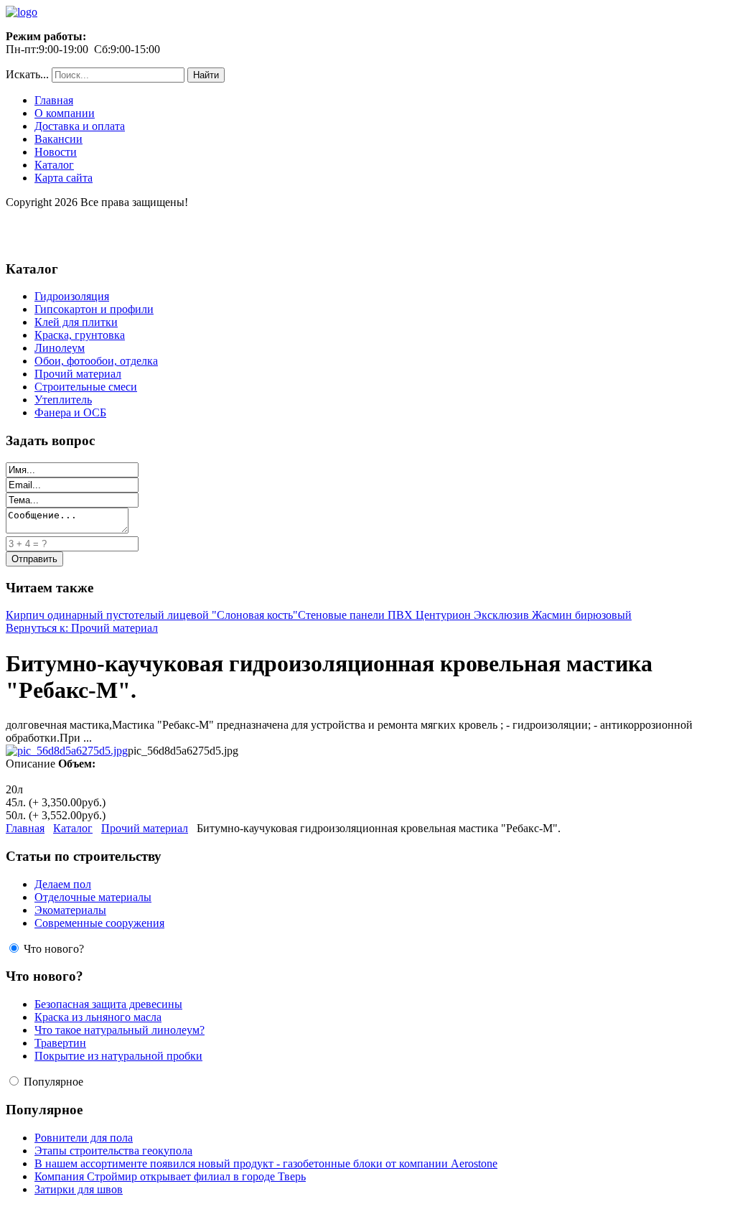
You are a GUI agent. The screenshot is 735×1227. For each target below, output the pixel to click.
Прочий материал (77, 374)
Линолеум (59, 348)
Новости (55, 152)
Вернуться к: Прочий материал (82, 628)
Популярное (53, 1082)
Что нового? (54, 949)
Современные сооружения (99, 923)
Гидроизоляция (71, 296)
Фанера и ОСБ (70, 412)
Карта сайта (63, 178)
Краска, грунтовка (79, 335)
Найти (206, 75)
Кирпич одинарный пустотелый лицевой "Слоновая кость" (152, 615)
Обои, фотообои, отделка (96, 361)
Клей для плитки (76, 322)
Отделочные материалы (92, 897)
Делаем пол (62, 884)
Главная (53, 100)
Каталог (54, 165)
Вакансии (58, 139)
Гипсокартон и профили (94, 309)
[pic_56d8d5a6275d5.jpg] (67, 751)
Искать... (27, 74)
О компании (64, 113)
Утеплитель (63, 399)
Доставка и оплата (79, 126)
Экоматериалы (70, 910)
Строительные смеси (85, 387)
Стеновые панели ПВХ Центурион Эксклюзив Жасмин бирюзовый (465, 615)
